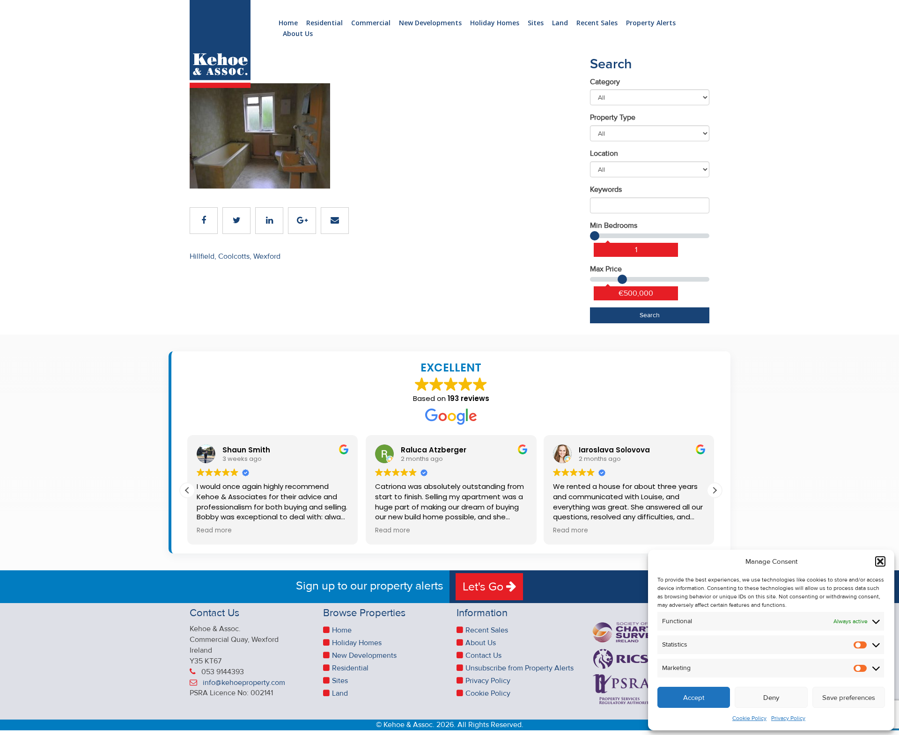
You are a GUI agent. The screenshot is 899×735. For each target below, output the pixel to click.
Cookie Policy (749, 718)
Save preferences (848, 697)
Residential (324, 23)
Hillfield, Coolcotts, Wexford (235, 256)
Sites (536, 23)
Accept (693, 697)
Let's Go (484, 587)
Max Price (606, 269)
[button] (880, 561)
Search (650, 315)
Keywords (606, 189)
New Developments (430, 23)
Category (605, 82)
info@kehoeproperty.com (244, 682)
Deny (771, 697)
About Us (298, 34)
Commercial (371, 23)
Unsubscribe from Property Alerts (519, 668)
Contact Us (483, 655)
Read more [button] (214, 530)
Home (288, 23)
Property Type (612, 117)
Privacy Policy (788, 718)
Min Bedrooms (613, 225)
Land (560, 23)
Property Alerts (651, 23)
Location (604, 153)
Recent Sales (597, 23)
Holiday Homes (494, 23)
